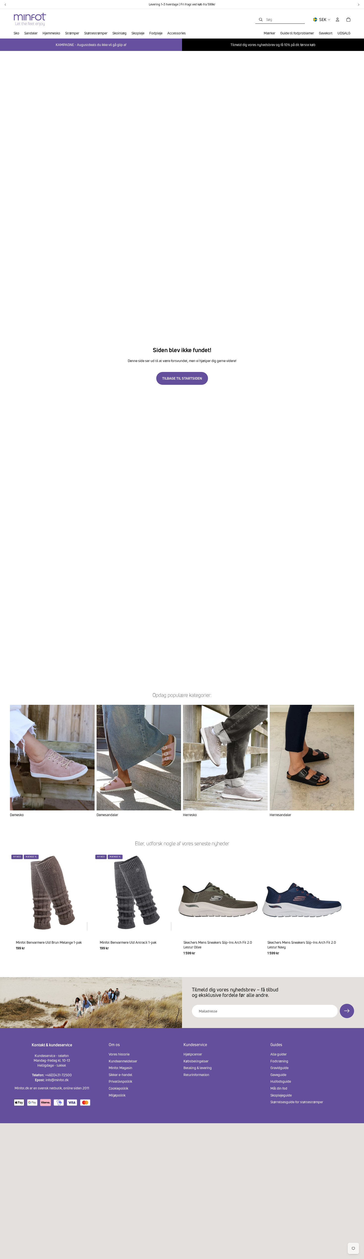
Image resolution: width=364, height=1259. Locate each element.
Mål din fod (278, 1088)
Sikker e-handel (120, 1074)
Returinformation (196, 1074)
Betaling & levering (197, 1068)
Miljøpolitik (117, 1095)
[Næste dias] (348, 907)
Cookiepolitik (118, 1088)
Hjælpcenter (192, 1054)
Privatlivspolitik (120, 1081)
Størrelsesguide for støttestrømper (296, 1102)
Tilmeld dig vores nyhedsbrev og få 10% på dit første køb (273, 44)
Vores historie (119, 1054)
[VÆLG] (250, 926)
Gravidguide (279, 1068)
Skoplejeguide (281, 1095)
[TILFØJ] (87, 926)
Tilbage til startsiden (182, 378)
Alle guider (278, 1054)
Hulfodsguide (280, 1081)
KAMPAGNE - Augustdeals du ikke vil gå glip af (91, 44)
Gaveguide (278, 1074)
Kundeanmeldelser (123, 1061)
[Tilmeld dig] (347, 1011)
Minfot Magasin (120, 1068)
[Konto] (337, 19)
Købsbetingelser (195, 1061)
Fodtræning (279, 1061)
